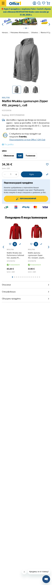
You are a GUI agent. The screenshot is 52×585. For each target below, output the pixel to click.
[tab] (26, 284)
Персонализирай (28, 199)
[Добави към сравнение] (47, 174)
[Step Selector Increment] (16, 174)
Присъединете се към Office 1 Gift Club (27, 140)
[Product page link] (22, 231)
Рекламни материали (20, 33)
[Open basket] (48, 3)
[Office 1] (15, 3)
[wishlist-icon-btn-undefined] (17, 244)
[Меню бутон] (3, 3)
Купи (31, 174)
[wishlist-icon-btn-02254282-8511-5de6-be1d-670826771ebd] (47, 164)
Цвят (4, 151)
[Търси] (39, 3)
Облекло (34, 33)
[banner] (26, 21)
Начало (5, 33)
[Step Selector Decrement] (4, 174)
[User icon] (34, 3)
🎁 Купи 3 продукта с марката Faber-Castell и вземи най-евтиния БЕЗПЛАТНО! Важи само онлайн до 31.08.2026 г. (26, 12)
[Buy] (22, 244)
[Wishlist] (43, 3)
